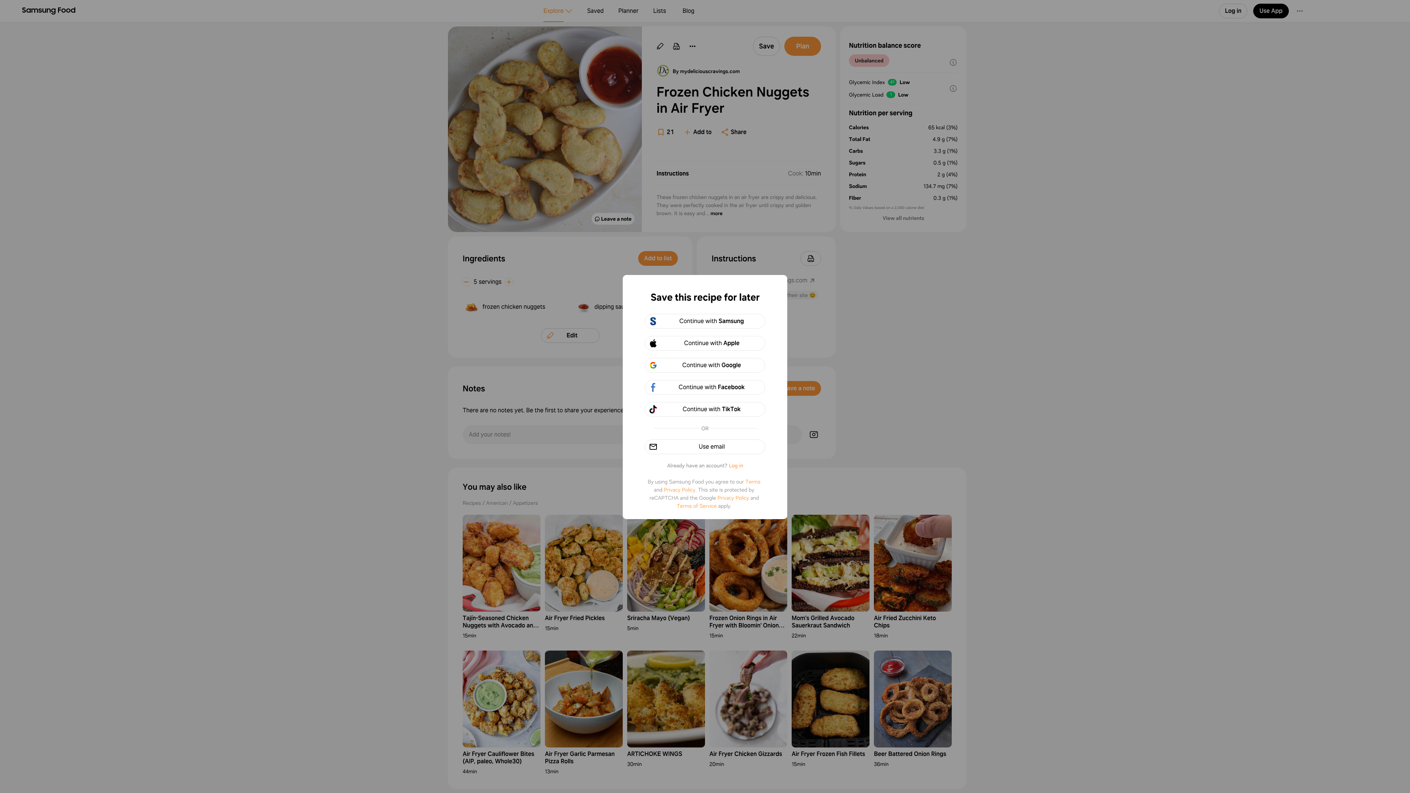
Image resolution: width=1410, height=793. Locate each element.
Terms (752, 481)
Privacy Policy (679, 489)
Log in (736, 465)
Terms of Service (697, 506)
